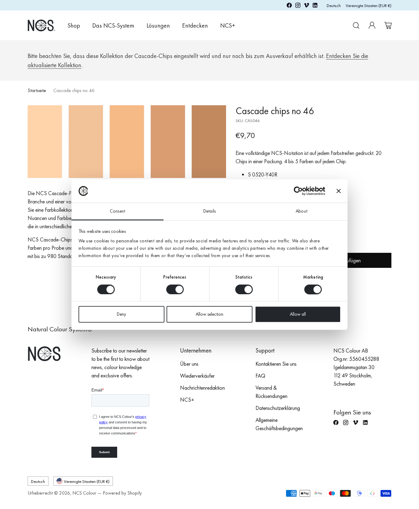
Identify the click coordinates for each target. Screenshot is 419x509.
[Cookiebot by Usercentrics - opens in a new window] (298, 190)
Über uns (189, 363)
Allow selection (209, 314)
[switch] (175, 289)
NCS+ (187, 399)
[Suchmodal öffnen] (356, 25)
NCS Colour (84, 493)
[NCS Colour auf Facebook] (289, 6)
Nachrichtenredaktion (202, 387)
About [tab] (301, 211)
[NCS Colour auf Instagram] (298, 6)
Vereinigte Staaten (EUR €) (368, 5)
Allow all (298, 314)
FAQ (260, 375)
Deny (121, 314)
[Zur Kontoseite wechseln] (372, 25)
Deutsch (334, 5)
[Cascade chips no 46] (127, 141)
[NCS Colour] (41, 25)
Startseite (37, 90)
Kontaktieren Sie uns (276, 363)
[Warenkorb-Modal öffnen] (388, 25)
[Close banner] (338, 191)
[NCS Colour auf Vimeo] (306, 6)
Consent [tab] (117, 211)
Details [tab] (209, 211)
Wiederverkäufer (197, 375)
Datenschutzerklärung (278, 407)
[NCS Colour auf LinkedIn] (315, 6)
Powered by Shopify (122, 493)
